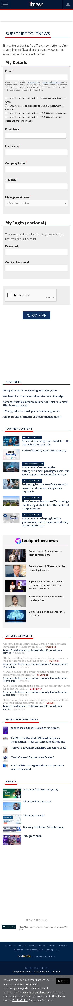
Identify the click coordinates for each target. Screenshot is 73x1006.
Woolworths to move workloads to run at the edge (33, 396)
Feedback (63, 945)
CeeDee (50, 702)
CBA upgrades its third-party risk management (31, 411)
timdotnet (50, 646)
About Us (22, 945)
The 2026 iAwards (34, 816)
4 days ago (23, 667)
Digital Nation (41, 971)
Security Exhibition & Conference (43, 827)
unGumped (42, 674)
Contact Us (10, 945)
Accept (63, 981)
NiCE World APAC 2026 (37, 802)
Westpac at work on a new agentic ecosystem (30, 391)
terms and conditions (52, 82)
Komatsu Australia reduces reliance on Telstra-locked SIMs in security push (35, 404)
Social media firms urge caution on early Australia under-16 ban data (36, 665)
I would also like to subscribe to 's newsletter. (38, 113)
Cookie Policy (20, 1001)
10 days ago (19, 709)
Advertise (18, 949)
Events (11, 781)
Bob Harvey (36, 688)
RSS (57, 949)
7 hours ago (19, 653)
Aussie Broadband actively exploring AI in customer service (32, 651)
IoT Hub (56, 971)
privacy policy (33, 82)
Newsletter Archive (34, 949)
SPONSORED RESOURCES (22, 719)
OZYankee (54, 660)
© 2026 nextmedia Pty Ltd (43, 956)
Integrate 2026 (32, 836)
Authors (52, 945)
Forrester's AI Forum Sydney (40, 790)
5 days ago (23, 681)
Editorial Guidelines (38, 945)
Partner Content (19, 428)
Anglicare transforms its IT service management (32, 417)
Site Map (49, 949)
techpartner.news (22, 971)
